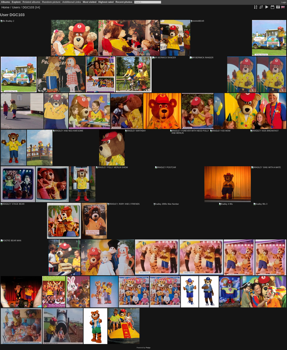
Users (16, 7)
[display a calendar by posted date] (272, 7)
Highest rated (106, 2)
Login (283, 2)
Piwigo (148, 348)
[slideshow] (266, 7)
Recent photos (124, 2)
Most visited (89, 2)
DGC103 (28, 7)
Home (5, 7)
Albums (5, 2)
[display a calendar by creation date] (278, 7)
